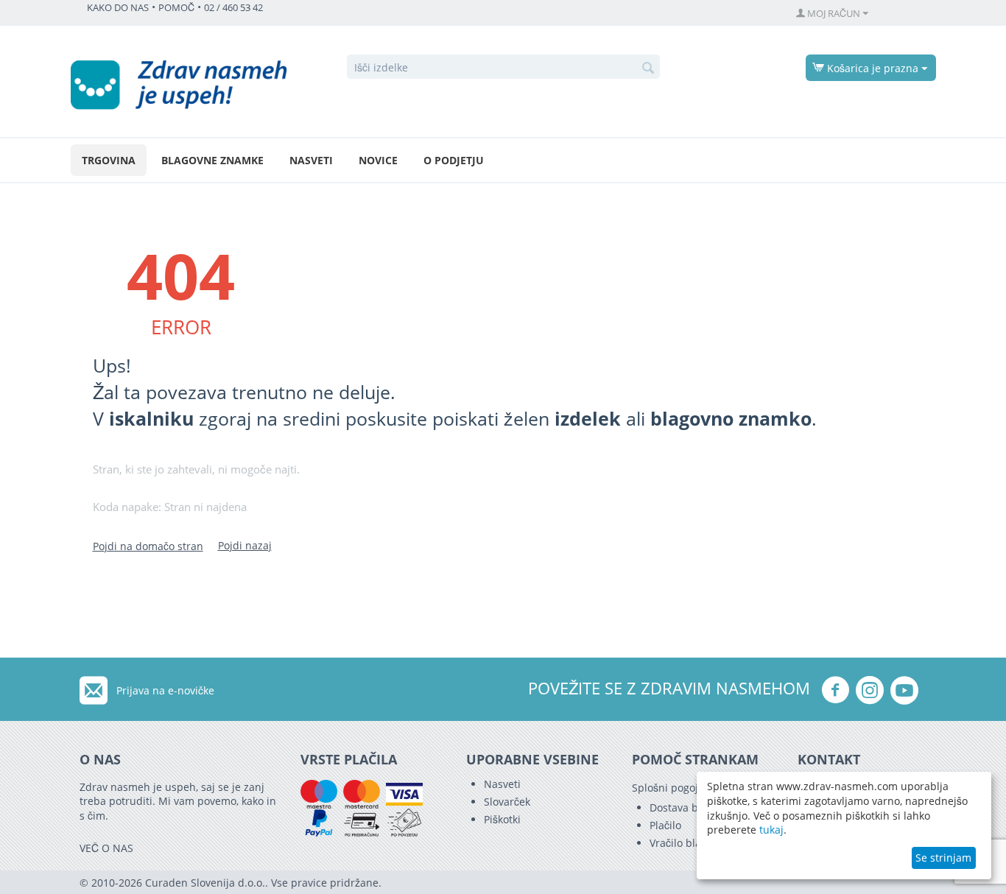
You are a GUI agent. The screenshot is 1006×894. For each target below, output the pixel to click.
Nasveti (311, 160)
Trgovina (109, 160)
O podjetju (453, 160)
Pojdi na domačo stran (148, 546)
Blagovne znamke (212, 160)
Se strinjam (943, 858)
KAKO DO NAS (118, 7)
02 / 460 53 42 (233, 7)
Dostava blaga (684, 807)
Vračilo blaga (681, 843)
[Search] (648, 67)
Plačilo (665, 825)
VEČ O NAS (106, 848)
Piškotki (502, 819)
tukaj (771, 830)
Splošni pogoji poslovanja (694, 788)
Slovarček (507, 802)
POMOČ (176, 7)
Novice (378, 160)
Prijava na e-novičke (165, 690)
